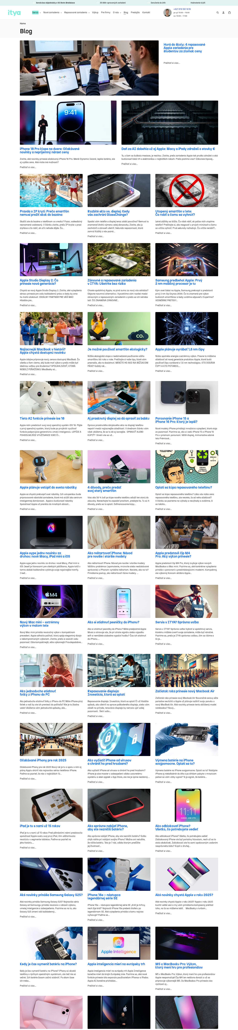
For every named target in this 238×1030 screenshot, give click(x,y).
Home (23, 23)
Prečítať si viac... (172, 63)
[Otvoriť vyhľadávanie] (218, 13)
